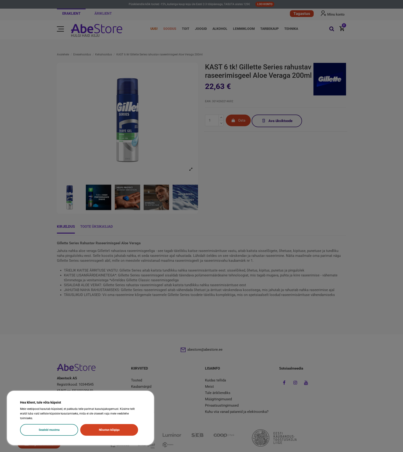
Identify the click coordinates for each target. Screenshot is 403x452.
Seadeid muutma (49, 430)
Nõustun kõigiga (109, 430)
